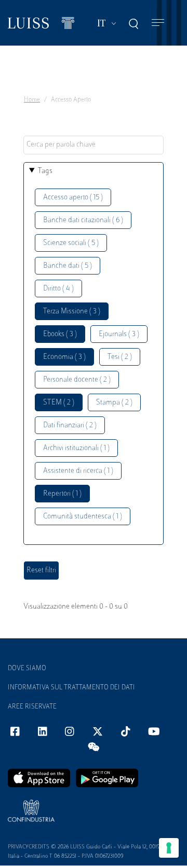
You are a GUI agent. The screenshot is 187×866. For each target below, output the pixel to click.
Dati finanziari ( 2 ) (70, 425)
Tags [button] (45, 171)
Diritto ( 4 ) (58, 289)
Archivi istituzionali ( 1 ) (76, 448)
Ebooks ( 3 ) (60, 334)
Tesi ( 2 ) (120, 357)
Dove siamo (27, 669)
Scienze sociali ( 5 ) (71, 243)
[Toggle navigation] (158, 23)
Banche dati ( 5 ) (67, 266)
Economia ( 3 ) (64, 357)
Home (32, 100)
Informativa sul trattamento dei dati (71, 688)
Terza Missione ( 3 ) (71, 311)
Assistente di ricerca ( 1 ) (78, 471)
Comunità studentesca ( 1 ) (82, 517)
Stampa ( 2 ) (114, 403)
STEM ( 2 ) (58, 403)
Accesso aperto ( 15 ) (73, 197)
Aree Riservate (32, 707)
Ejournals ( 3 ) (119, 334)
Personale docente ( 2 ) (77, 380)
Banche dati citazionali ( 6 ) (83, 220)
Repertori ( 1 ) (62, 494)
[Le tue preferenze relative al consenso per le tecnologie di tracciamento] (169, 848)
